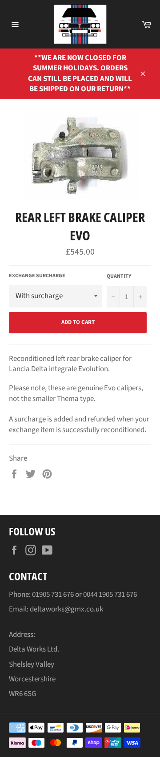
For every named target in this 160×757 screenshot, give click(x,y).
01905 (41, 594)
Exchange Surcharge (37, 275)
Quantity (119, 276)
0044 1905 (98, 594)
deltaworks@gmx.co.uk (66, 609)
